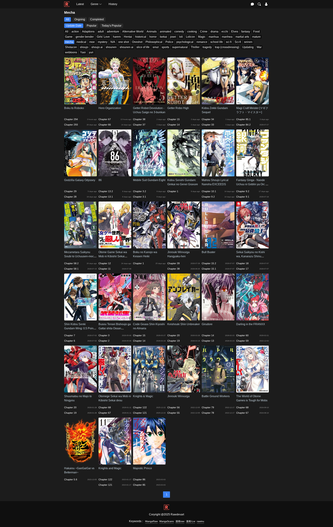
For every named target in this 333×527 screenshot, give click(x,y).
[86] (115, 174)
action (75, 31)
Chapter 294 (71, 119)
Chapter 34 (208, 119)
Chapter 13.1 (106, 196)
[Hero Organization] (115, 102)
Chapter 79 (208, 407)
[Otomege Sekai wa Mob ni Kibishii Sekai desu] (115, 390)
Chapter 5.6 (70, 479)
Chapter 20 (173, 335)
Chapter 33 (208, 124)
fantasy (245, 31)
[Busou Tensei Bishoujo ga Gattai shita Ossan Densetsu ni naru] (115, 318)
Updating (248, 47)
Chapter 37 (139, 124)
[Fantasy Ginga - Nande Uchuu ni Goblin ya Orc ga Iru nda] (252, 174)
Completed (97, 19)
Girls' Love (103, 36)
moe (92, 41)
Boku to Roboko (74, 108)
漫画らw (190, 521)
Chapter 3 (104, 335)
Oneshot (137, 41)
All (67, 19)
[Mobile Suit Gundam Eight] (149, 174)
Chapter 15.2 (209, 263)
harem (117, 36)
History (113, 4)
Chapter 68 (105, 407)
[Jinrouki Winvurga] (183, 390)
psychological (184, 41)
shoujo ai (97, 47)
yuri (91, 52)
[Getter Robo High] (183, 102)
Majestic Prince (142, 468)
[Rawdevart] (66, 2)
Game (68, 36)
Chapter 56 (173, 407)
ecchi (224, 31)
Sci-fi (238, 41)
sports (165, 47)
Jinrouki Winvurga (178, 396)
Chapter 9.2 (208, 196)
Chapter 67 (105, 119)
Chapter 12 (105, 263)
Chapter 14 (173, 124)
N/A (112, 41)
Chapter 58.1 (71, 268)
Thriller (195, 47)
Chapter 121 (140, 412)
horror (153, 36)
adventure (113, 31)
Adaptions (88, 31)
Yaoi (83, 52)
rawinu (200, 521)
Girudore (207, 324)
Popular (91, 25)
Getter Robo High (178, 108)
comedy (179, 31)
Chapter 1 (172, 191)
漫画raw (180, 521)
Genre (94, 4)
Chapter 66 (105, 124)
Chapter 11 (105, 268)
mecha (69, 41)
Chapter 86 (139, 479)
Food (256, 31)
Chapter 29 (70, 191)
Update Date (74, 25)
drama (214, 31)
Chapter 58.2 (71, 263)
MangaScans (166, 521)
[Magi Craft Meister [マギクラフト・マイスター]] (252, 102)
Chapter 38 (139, 119)
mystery (102, 41)
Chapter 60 (242, 335)
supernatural (180, 47)
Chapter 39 (173, 263)
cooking (192, 31)
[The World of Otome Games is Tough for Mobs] (252, 390)
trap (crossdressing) (227, 47)
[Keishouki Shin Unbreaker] (183, 318)
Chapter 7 (69, 335)
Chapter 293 (71, 124)
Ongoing (79, 19)
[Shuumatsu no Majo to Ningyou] (80, 390)
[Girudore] (218, 318)
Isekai (163, 36)
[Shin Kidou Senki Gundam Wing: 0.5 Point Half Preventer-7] (80, 318)
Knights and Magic (110, 468)
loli (181, 36)
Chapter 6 (69, 340)
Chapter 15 (173, 119)
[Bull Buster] (218, 246)
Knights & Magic (143, 396)
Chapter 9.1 (242, 196)
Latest (80, 4)
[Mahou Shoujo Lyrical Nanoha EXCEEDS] (218, 174)
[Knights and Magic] (115, 462)
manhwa (227, 36)
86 (100, 180)
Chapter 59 (242, 340)
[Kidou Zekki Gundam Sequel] (218, 102)
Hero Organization (110, 108)
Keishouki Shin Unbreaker (183, 324)
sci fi (229, 41)
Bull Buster (208, 252)
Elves (234, 31)
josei (173, 36)
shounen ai (126, 47)
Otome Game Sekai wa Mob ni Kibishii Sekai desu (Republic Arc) (113, 256)
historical (140, 36)
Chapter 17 (242, 268)
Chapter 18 (242, 263)
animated (165, 31)
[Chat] (252, 4)
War (259, 47)
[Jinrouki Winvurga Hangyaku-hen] (183, 246)
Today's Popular (111, 25)
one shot (123, 41)
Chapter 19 (173, 340)
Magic (202, 36)
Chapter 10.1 (209, 191)
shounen (111, 47)
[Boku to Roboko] (80, 102)
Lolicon (190, 36)
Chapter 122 (140, 407)
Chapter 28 (70, 196)
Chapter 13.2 (106, 191)
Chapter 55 (173, 412)
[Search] (259, 4)
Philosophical (154, 41)
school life (216, 41)
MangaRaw (151, 521)
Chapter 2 (104, 340)
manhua (214, 36)
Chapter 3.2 (139, 191)
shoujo (84, 47)
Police (169, 41)
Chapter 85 (139, 484)
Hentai (128, 36)
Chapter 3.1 (139, 196)
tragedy (207, 47)
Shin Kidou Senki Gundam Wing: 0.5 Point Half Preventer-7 (79, 328)
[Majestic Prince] (149, 462)
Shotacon (71, 47)
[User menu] (266, 4)
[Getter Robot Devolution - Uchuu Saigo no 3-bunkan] (149, 102)
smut (156, 47)
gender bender (85, 36)
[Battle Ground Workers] (218, 390)
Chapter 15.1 (209, 268)
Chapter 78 (208, 412)
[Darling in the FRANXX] (252, 318)
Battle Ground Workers (216, 396)
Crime (203, 31)
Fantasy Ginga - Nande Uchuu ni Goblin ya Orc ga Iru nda (252, 184)
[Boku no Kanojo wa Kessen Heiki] (149, 246)
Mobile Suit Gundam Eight (149, 180)
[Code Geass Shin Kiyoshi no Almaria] (149, 318)
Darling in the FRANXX (250, 324)
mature (256, 36)
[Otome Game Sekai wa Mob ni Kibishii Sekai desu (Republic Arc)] (115, 246)
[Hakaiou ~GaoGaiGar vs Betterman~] (80, 462)
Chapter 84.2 (243, 124)
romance (202, 41)
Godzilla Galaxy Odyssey (79, 180)
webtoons (71, 52)
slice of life (143, 47)
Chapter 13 (208, 340)
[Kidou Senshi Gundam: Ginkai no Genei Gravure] (183, 174)
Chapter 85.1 (243, 119)
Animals (152, 31)
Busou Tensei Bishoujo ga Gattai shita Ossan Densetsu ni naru (115, 328)
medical (81, 41)
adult (101, 31)
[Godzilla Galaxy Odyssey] (80, 174)
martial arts (242, 36)
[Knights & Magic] (149, 390)
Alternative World (132, 31)
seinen (248, 41)
